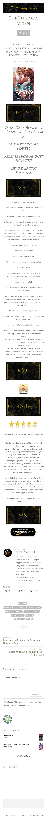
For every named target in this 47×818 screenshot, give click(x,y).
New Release (19, 45)
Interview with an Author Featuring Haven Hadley (21, 641)
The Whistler (8, 736)
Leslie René (8, 746)
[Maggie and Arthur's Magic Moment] (41, 749)
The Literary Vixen (23, 21)
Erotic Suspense (13, 611)
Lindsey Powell (32, 611)
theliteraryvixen (31, 61)
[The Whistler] (41, 740)
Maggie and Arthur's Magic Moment (16, 744)
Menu (24, 33)
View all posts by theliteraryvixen (28, 580)
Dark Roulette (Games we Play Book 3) (22, 607)
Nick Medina (8, 738)
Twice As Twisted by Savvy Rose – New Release (26, 652)
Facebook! (12, 767)
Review (30, 45)
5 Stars (22, 603)
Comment (35, 694)
